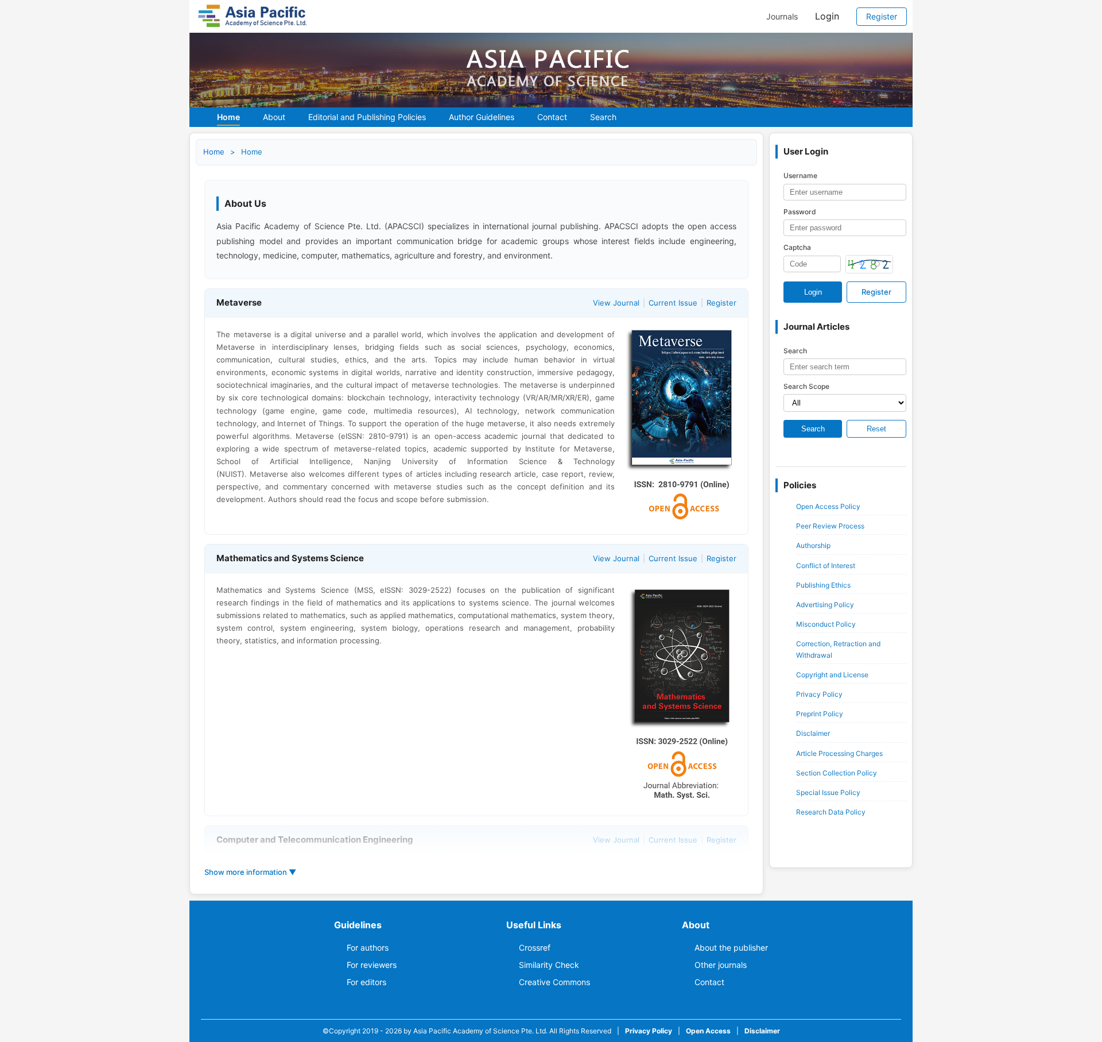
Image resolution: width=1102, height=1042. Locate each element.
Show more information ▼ (250, 872)
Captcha (797, 247)
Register (881, 16)
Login (827, 16)
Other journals (720, 965)
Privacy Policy (819, 694)
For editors (366, 982)
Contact (552, 117)
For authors (368, 947)
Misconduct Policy (826, 624)
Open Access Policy (828, 506)
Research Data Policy (831, 812)
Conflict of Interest (825, 565)
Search (603, 117)
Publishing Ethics (823, 585)
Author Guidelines (481, 117)
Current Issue (673, 302)
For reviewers (372, 965)
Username (800, 175)
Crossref (534, 947)
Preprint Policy (819, 713)
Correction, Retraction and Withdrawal (838, 649)
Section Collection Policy (836, 773)
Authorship (813, 545)
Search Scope (806, 386)
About (274, 117)
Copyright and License (832, 674)
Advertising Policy (825, 604)
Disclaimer (813, 733)
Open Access (708, 1030)
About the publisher (731, 947)
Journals (782, 17)
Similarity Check (549, 965)
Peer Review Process (830, 526)
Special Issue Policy (828, 792)
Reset (876, 428)
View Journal (616, 302)
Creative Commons (554, 982)
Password (799, 211)
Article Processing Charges (839, 753)
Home (228, 117)
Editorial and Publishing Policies (367, 117)
